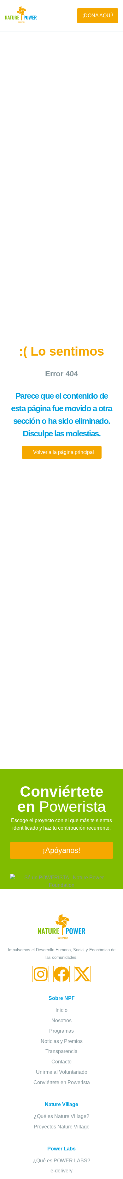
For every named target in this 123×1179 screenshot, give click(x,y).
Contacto (61, 1061)
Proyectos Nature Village (62, 1126)
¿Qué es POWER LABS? (61, 1160)
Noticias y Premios (62, 1041)
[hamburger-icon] (57, 15)
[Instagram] (40, 974)
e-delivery (61, 1170)
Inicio (61, 1010)
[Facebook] (61, 974)
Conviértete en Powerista (61, 1082)
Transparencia (61, 1051)
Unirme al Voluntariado (61, 1072)
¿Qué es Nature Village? (61, 1116)
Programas (61, 1031)
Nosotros (61, 1020)
